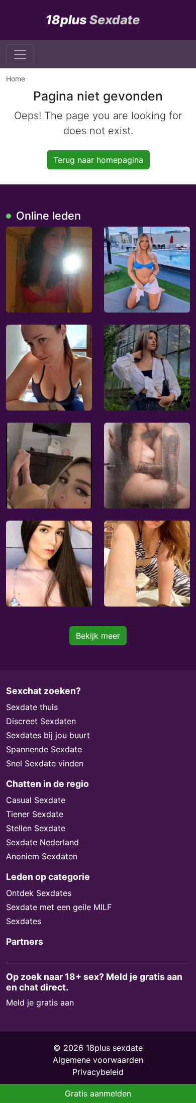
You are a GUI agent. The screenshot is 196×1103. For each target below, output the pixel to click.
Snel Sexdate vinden (44, 763)
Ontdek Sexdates (38, 893)
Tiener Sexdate (34, 814)
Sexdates (23, 921)
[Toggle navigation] (20, 54)
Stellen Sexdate (35, 828)
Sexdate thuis (32, 707)
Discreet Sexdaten (41, 721)
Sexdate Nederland (42, 842)
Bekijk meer (98, 636)
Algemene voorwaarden (98, 1060)
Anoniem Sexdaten (41, 856)
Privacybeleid (98, 1072)
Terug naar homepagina (98, 160)
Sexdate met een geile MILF (59, 907)
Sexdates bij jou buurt (48, 735)
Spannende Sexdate (44, 749)
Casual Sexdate (35, 800)
